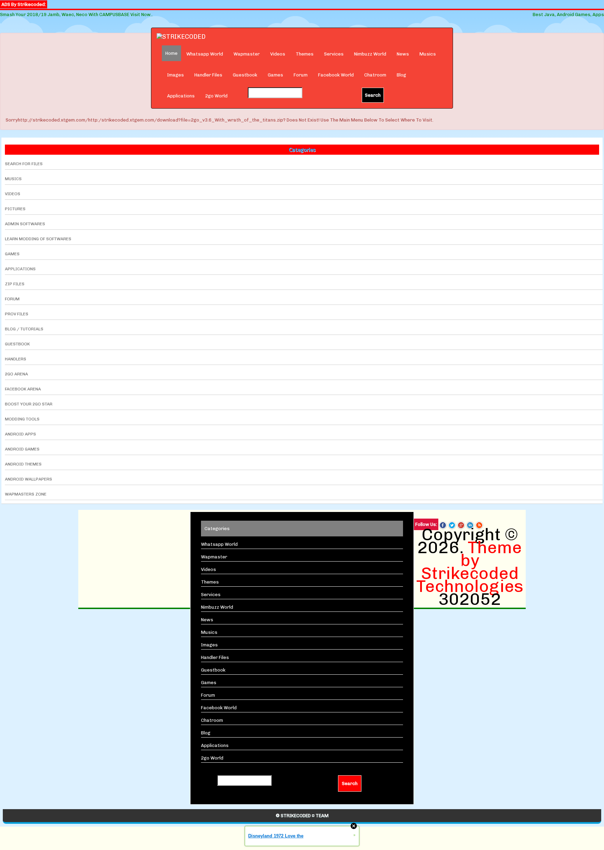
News (403, 54)
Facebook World (336, 75)
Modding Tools (22, 419)
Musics (427, 54)
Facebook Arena (23, 389)
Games (275, 75)
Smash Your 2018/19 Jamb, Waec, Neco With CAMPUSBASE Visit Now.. (76, 14)
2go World (216, 95)
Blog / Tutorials (24, 329)
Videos (277, 54)
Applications (181, 95)
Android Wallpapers (28, 479)
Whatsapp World (204, 54)
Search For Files (24, 163)
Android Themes (23, 464)
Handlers (15, 359)
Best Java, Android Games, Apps (568, 14)
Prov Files (16, 314)
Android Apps (20, 434)
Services (334, 54)
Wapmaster (246, 54)
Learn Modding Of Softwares (38, 238)
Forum (301, 75)
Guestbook (245, 75)
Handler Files (208, 75)
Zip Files (14, 283)
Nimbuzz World (370, 54)
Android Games (22, 449)
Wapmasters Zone (25, 494)
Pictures (15, 208)
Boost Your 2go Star (28, 404)
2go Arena (16, 374)
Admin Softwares (25, 223)
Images (175, 75)
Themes (305, 54)
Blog (401, 75)
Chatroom (375, 75)
